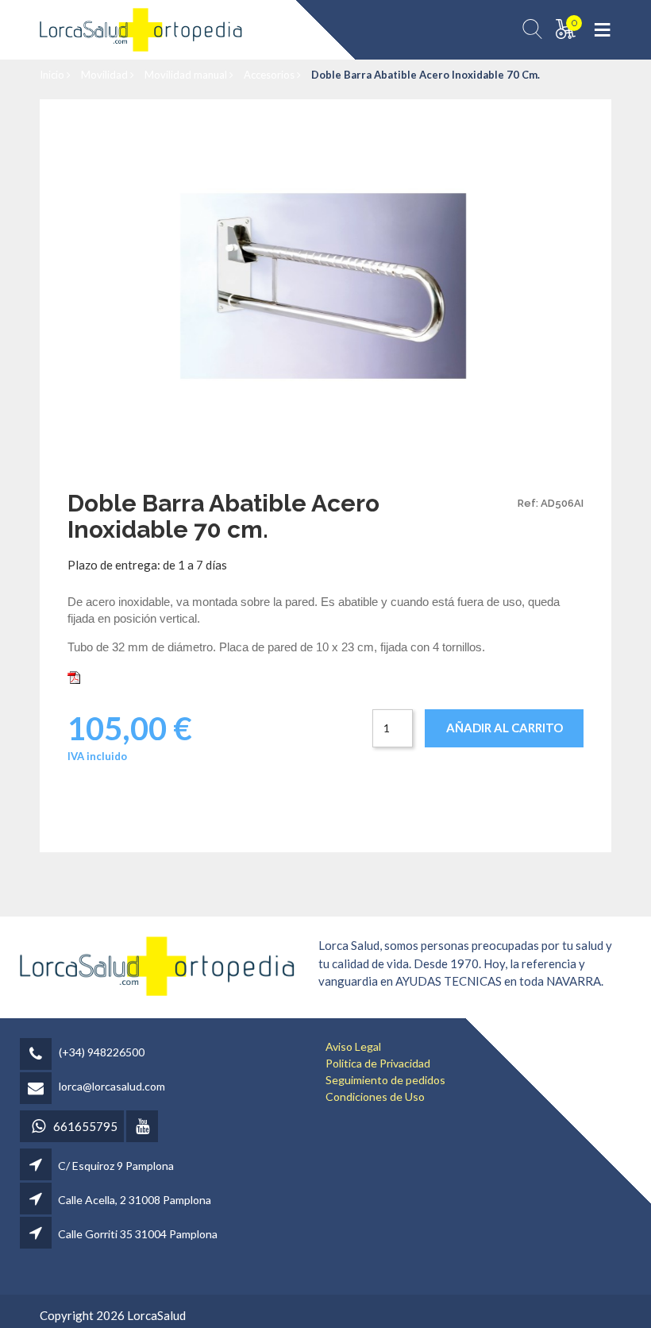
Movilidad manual (186, 74)
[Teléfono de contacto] (38, 1055)
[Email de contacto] (38, 1089)
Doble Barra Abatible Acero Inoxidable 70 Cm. (425, 74)
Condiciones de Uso (375, 1096)
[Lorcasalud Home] (157, 964)
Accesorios (270, 74)
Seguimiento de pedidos (385, 1080)
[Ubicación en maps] (37, 1165)
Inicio (53, 74)
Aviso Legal (353, 1046)
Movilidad (105, 74)
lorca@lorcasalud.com (112, 1086)
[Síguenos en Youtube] (143, 1127)
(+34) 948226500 (101, 1052)
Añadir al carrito (504, 727)
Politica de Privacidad (378, 1063)
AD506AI (109, 676)
